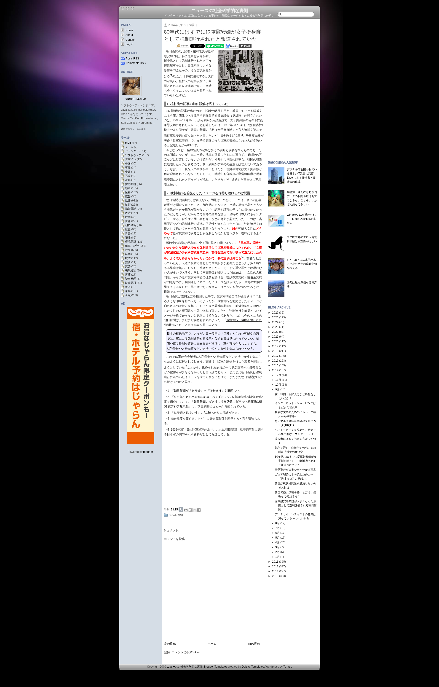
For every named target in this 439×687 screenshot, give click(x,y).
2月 (277, 552)
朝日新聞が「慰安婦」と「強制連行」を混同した (206, 390)
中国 (128, 163)
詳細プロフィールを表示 (133, 129)
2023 (275, 327)
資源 (128, 287)
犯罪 (128, 237)
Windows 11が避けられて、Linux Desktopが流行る (301, 219)
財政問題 (130, 282)
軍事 (128, 291)
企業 (128, 171)
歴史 (128, 229)
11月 (278, 379)
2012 (275, 566)
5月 (277, 537)
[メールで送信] (186, 510)
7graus (287, 666)
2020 (275, 341)
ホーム (212, 643)
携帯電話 (130, 208)
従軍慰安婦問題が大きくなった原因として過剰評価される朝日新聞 (296, 505)
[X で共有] (194, 510)
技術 (128, 204)
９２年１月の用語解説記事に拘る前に (199, 397)
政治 (128, 213)
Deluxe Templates (253, 666)
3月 (277, 547)
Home (129, 30)
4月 (277, 542)
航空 (128, 258)
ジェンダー (132, 151)
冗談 (128, 175)
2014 (275, 370)
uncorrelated (136, 99)
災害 (128, 233)
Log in (129, 44)
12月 (278, 375)
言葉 (128, 274)
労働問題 (130, 184)
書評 (128, 221)
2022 (275, 331)
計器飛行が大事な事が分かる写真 (295, 469)
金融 (128, 295)
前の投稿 (254, 643)
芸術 (128, 262)
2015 (275, 365)
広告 (128, 196)
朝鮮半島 (130, 225)
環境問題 (130, 241)
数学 (128, 217)
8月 (277, 523)
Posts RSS (132, 58)
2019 (275, 346)
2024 (275, 322)
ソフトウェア (133, 155)
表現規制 (130, 270)
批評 (128, 200)
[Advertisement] (215, 471)
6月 (277, 532)
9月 (277, 389)
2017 (275, 355)
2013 (275, 561)
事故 (128, 167)
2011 (275, 571)
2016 (275, 360)
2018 (275, 351)
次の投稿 (170, 643)
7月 (277, 528)
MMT (128, 143)
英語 (128, 266)
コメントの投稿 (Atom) (187, 652)
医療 (128, 192)
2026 (275, 312)
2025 (275, 317)
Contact (130, 39)
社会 (128, 250)
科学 (128, 254)
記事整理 (130, 278)
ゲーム (129, 147)
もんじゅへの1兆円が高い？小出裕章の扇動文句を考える (302, 264)
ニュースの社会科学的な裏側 (219, 10)
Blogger (148, 452)
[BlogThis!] (190, 510)
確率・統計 (132, 245)
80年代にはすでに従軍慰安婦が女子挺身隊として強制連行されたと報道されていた (296, 461)
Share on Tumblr (181, 509)
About (129, 35)
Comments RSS (136, 63)
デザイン (130, 159)
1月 (277, 556)
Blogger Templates (215, 666)
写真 (128, 180)
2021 (275, 336)
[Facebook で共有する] (199, 510)
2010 (275, 576)
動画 (128, 188)
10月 (278, 384)
